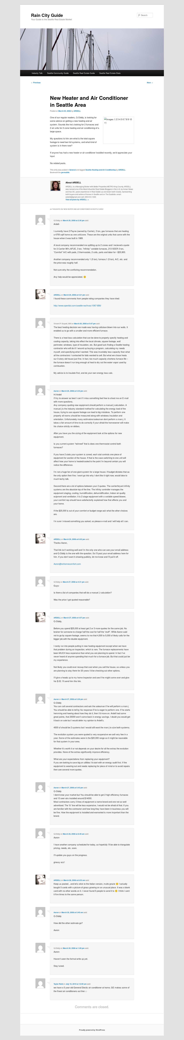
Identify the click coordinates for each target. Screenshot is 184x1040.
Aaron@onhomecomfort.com (67, 563)
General (72, 169)
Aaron (56, 391)
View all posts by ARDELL (77, 199)
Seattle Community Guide (58, 73)
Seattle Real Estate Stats (110, 73)
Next (150, 82)
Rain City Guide (47, 15)
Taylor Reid (58, 984)
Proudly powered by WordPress (92, 1030)
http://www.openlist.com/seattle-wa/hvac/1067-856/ (77, 305)
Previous (36, 82)
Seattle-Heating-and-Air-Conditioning (101, 169)
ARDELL (77, 111)
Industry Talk (37, 73)
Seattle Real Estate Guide (84, 73)
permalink (65, 172)
